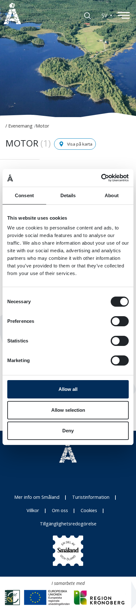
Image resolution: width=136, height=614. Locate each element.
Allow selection (68, 410)
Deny (68, 430)
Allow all (68, 389)
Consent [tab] (24, 195)
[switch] (120, 321)
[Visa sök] (87, 15)
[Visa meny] (127, 15)
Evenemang (20, 125)
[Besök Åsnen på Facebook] (68, 476)
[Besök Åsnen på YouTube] (82, 476)
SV (105, 15)
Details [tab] (68, 195)
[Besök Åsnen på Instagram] (54, 476)
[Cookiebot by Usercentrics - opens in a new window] (101, 178)
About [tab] (112, 195)
